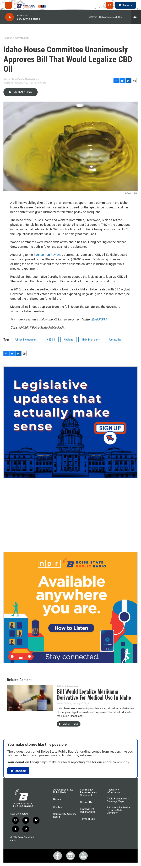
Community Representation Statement (88, 792)
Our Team (58, 807)
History (57, 799)
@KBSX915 (99, 319)
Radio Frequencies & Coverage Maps (118, 800)
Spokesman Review (47, 254)
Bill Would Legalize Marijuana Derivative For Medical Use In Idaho (94, 694)
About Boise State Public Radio (63, 791)
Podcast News (116, 339)
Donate (127, 5)
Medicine (68, 339)
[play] (9, 17)
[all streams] (136, 17)
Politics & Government (16, 38)
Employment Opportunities (87, 810)
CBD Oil (51, 339)
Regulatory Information (113, 791)
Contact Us (86, 802)
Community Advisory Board (64, 815)
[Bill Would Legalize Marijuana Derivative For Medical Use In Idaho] (30, 698)
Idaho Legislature (91, 339)
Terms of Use (87, 819)
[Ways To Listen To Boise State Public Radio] (70, 607)
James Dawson (64, 703)
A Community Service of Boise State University (119, 810)
